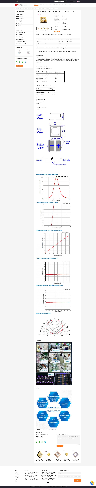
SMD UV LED (18, 14)
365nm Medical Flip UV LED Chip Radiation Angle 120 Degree (58, 460)
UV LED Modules (19, 18)
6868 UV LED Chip (40, 429)
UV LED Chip (24, 8)
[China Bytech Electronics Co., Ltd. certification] (19, 52)
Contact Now (56, 31)
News (70, 4)
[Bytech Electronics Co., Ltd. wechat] (23, 62)
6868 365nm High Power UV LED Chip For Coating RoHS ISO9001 (76, 460)
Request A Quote (72, 1)
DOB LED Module (19, 32)
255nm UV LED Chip (46, 429)
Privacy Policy (32, 486)
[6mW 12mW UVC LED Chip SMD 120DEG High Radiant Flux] (48, 454)
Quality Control (56, 4)
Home (31, 4)
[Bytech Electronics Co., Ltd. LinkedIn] (17, 1)
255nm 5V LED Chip (53, 429)
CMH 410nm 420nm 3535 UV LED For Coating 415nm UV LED (31, 473)
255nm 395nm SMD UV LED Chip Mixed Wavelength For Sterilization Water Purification (39, 460)
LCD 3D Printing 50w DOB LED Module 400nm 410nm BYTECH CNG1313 (48, 479)
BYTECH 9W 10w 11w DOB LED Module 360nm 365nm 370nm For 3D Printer (49, 473)
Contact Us (64, 4)
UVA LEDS (18, 21)
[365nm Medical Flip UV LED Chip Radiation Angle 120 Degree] (58, 454)
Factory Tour (48, 4)
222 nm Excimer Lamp (20, 41)
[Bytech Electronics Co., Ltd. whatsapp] (20, 62)
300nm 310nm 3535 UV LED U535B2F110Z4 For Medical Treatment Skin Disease (32, 479)
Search (65, 1)
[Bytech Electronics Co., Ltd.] (21, 5)
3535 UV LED (18, 27)
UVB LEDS (18, 23)
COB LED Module (19, 34)
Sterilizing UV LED (19, 39)
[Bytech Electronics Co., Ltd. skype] (26, 62)
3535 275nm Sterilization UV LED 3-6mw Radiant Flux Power (67, 460)
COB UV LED (18, 37)
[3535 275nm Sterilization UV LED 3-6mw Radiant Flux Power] (67, 454)
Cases (73, 4)
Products (36, 4)
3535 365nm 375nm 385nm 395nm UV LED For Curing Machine (32, 476)
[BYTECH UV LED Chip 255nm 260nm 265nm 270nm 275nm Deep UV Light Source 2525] (43, 20)
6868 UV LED (18, 30)
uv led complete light (20, 43)
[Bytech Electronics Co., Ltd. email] (17, 62)
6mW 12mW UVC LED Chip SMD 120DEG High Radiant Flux (49, 460)
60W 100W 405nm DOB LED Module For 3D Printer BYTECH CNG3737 (49, 476)
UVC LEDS (18, 25)
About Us (42, 4)
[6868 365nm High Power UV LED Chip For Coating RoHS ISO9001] (76, 454)
